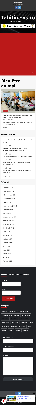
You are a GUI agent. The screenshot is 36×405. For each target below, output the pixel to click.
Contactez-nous (18, 379)
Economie (6, 209)
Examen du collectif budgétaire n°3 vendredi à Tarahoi (18, 141)
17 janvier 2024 (7, 119)
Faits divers (6, 224)
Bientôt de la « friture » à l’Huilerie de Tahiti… (17, 156)
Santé (4, 246)
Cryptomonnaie (8, 198)
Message (6, 355)
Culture (5, 202)
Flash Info (6, 228)
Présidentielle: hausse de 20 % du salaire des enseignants (17, 171)
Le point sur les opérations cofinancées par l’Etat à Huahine (16, 163)
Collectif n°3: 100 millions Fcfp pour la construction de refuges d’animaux (15, 149)
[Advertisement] (18, 52)
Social (4, 250)
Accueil (15, 4)
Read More (5, 127)
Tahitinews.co (18, 17)
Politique (5, 242)
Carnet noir (6, 191)
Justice (5, 231)
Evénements (7, 220)
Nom (8, 337)
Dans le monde (7, 206)
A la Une (5, 187)
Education (6, 213)
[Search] (33, 72)
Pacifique (6, 239)
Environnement (8, 217)
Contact (20, 4)
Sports (5, 257)
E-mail (4, 289)
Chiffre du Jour (7, 195)
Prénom (4, 280)
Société (5, 111)
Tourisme (6, 261)
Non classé (6, 235)
